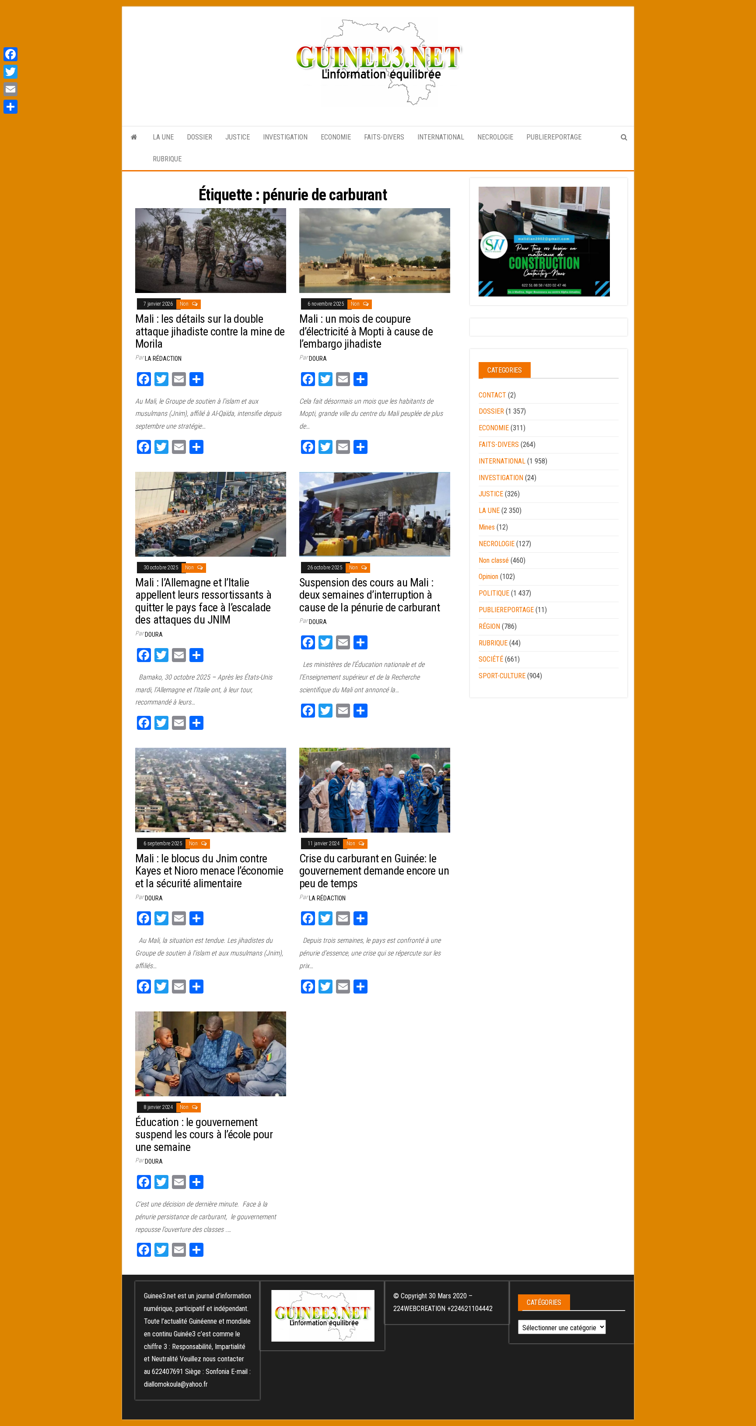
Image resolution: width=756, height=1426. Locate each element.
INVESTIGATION (285, 137)
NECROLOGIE (495, 137)
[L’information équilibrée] (134, 137)
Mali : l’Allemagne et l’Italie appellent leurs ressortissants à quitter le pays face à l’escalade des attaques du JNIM (203, 601)
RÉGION (489, 626)
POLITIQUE (494, 593)
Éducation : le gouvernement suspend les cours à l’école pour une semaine (204, 1135)
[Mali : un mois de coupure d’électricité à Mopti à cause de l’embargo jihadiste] (374, 250)
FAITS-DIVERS (384, 137)
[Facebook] (10, 54)
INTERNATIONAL (440, 137)
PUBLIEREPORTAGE (553, 137)
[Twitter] (10, 71)
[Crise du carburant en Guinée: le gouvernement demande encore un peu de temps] (374, 790)
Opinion (488, 576)
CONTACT (492, 395)
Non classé (494, 560)
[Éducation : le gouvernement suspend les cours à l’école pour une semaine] (210, 1053)
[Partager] (10, 106)
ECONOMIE (336, 137)
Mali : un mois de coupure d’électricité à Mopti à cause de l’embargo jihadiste (366, 331)
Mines (487, 527)
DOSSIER (199, 137)
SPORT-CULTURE (502, 676)
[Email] (10, 89)
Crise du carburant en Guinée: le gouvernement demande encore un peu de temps (374, 871)
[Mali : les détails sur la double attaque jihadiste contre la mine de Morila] (210, 250)
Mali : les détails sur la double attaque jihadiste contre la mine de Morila (210, 331)
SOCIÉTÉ (491, 659)
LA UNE (163, 137)
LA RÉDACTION (163, 358)
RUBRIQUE (167, 159)
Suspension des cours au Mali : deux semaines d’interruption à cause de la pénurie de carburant (369, 595)
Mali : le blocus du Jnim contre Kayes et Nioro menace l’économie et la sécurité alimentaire (209, 871)
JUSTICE (237, 137)
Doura (318, 358)
